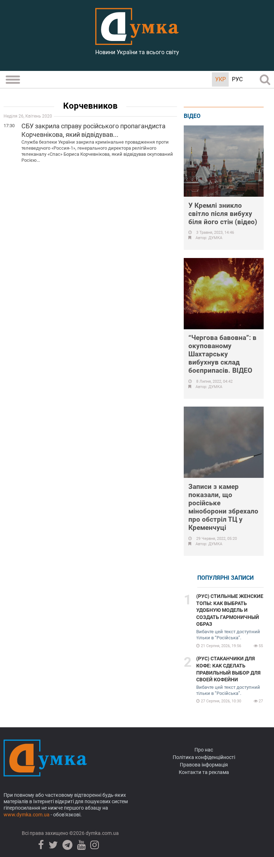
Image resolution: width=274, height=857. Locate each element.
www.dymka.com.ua (27, 814)
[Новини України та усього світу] (137, 41)
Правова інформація (204, 765)
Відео (192, 116)
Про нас (203, 750)
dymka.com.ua (102, 833)
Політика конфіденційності (204, 757)
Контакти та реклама (204, 772)
